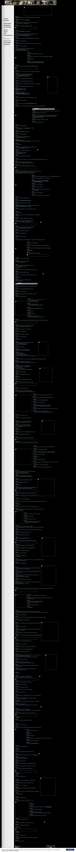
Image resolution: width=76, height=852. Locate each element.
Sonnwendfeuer (7, 42)
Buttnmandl (6, 44)
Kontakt (5, 31)
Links (5, 33)
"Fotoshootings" (20, 619)
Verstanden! (70, 849)
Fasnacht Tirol (7, 41)
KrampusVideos (7, 23)
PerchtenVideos (7, 27)
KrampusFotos (7, 25)
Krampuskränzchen (8, 35)
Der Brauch (6, 20)
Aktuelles (6, 18)
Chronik (5, 30)
